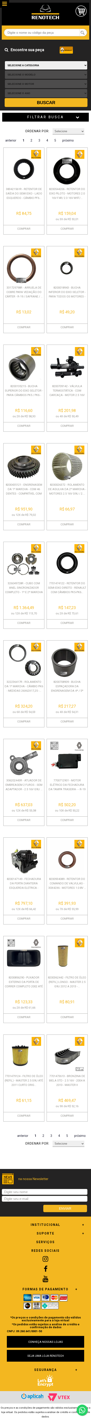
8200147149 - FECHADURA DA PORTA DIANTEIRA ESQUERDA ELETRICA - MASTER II (24, 885)
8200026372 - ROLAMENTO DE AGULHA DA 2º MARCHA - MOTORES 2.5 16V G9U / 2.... (67, 489)
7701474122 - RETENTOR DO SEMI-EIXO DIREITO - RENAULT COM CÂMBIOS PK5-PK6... (67, 588)
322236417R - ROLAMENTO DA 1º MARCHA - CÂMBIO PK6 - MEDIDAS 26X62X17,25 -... (24, 686)
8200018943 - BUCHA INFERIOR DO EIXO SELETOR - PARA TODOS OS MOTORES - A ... (67, 294)
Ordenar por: (37, 131)
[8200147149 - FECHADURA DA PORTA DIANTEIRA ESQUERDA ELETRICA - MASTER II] (24, 857)
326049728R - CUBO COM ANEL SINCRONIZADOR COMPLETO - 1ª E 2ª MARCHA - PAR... (24, 590)
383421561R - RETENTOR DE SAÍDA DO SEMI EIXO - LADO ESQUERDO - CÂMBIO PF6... (24, 193)
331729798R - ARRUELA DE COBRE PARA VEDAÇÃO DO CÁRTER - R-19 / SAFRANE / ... (24, 292)
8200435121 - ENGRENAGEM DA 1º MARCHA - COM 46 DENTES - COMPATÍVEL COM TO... (24, 491)
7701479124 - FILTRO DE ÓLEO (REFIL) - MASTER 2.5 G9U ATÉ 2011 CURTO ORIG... (24, 1080)
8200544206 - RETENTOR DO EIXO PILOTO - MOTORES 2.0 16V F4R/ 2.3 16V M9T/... (67, 193)
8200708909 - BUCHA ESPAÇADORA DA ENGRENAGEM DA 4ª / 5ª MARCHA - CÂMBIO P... (67, 688)
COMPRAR (23, 228)
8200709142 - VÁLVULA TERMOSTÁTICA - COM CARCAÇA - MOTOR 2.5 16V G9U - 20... (67, 392)
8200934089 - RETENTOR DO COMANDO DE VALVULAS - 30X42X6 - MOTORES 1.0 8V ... (67, 883)
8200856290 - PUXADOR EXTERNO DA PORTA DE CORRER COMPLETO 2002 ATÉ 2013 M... (24, 984)
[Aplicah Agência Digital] (32, 1396)
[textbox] (45, 32)
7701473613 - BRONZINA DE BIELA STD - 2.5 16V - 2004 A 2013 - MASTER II (67, 1080)
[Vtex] (59, 1397)
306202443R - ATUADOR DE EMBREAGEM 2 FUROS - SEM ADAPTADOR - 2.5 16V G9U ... (24, 785)
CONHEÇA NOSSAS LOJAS (45, 1341)
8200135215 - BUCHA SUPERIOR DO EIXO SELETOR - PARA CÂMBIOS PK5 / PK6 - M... (24, 392)
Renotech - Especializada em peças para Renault (45, 12)
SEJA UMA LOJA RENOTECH (45, 1355)
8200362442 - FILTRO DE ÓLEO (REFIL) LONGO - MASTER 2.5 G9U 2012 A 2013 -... (67, 982)
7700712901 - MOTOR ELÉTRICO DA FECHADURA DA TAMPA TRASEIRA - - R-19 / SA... (67, 787)
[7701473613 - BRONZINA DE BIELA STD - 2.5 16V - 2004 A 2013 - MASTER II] (67, 1054)
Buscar (46, 102)
